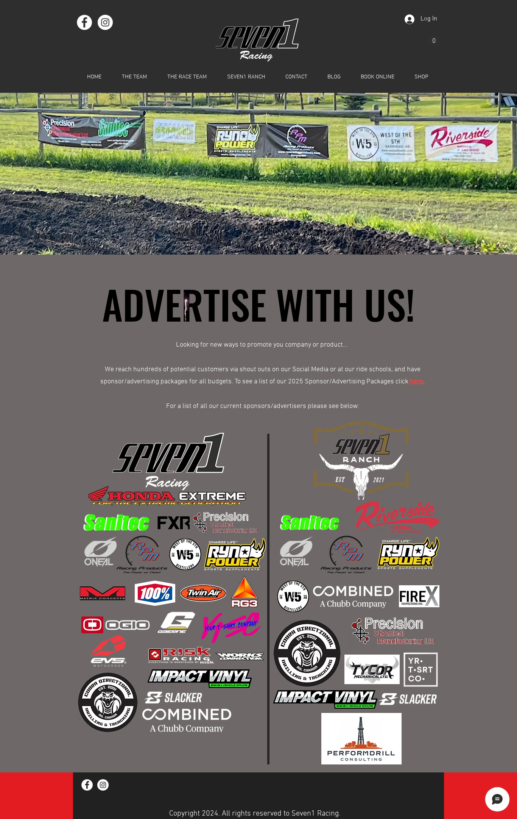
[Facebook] (84, 22)
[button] (434, 38)
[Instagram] (105, 22)
